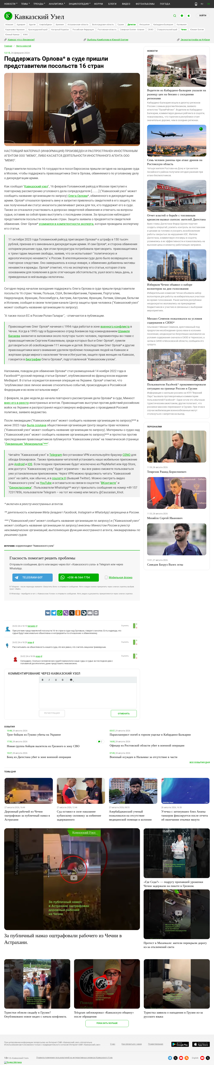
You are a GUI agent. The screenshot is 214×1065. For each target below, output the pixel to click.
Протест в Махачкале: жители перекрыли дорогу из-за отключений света (175, 945)
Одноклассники (20, 487)
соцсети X (59, 478)
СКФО (150, 29)
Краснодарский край (37, 29)
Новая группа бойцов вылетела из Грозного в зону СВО (43, 746)
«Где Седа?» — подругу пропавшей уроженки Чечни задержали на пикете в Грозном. (173, 884)
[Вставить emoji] (71, 680)
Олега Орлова (78, 195)
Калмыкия (181, 24)
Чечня (184, 29)
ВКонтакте (108, 483)
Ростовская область (107, 29)
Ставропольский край (167, 29)
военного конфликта (115, 326)
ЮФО (25, 34)
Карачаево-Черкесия (15, 29)
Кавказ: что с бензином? (21, 39)
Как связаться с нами (132, 1044)
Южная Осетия (197, 29)
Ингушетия (144, 24)
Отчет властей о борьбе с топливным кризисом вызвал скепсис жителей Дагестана (176, 217)
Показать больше (107, 1023)
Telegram (55, 455)
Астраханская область (78, 24)
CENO (126, 455)
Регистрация (52, 713)
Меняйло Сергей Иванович (164, 518)
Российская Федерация (83, 29)
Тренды (38, 4)
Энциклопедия (79, 4)
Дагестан (132, 24)
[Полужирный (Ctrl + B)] (42, 680)
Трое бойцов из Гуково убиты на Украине (34, 734)
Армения (60, 24)
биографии (33, 359)
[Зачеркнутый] (62, 680)
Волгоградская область (103, 24)
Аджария (21, 24)
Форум (98, 4)
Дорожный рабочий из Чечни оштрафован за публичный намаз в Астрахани (27, 815)
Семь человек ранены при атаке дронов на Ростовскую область (174, 162)
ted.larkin (32, 626)
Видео (126, 4)
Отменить (124, 713)
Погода (165, 4)
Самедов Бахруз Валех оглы (165, 564)
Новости (10, 4)
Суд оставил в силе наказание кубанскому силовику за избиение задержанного (79, 815)
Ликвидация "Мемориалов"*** (26, 444)
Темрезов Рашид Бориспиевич (166, 472)
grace (38, 656)
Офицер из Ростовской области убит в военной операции (147, 745)
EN (208, 4)
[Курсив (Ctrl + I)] (49, 680)
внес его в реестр (16, 402)
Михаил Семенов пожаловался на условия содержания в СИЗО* (174, 320)
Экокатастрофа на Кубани (195, 39)
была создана (36, 425)
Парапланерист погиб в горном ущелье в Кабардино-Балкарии (150, 734)
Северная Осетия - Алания (132, 29)
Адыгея (32, 24)
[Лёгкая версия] (196, 4)
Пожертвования (155, 1044)
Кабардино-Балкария (163, 24)
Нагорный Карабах (60, 29)
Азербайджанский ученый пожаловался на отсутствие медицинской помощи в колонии (130, 815)
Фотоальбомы (145, 4)
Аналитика (56, 4)
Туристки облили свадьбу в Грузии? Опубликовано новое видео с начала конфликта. (35, 1014)
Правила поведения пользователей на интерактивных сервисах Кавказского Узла (74, 1057)
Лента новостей (23, 46)
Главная (8, 46)
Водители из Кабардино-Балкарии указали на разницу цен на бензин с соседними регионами (176, 94)
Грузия (121, 24)
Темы (24, 4)
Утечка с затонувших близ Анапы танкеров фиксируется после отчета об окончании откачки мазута (184, 815)
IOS (30, 464)
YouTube (46, 483)
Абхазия (9, 24)
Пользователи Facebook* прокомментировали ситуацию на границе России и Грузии (176, 386)
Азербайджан (45, 24)
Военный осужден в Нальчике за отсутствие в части (143, 757)
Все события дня (200, 762)
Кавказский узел (36, 186)
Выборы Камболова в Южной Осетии (107, 39)
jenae (30, 642)
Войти (202, 15)
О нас (112, 1044)
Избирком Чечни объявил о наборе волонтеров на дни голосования (169, 286)
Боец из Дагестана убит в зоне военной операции (39, 757)
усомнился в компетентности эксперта (66, 224)
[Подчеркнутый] (55, 680)
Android (19, 464)
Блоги (112, 4)
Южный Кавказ (12, 34)
